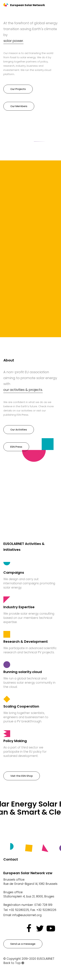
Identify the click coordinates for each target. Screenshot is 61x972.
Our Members (18, 106)
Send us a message (22, 944)
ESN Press (16, 446)
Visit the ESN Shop (21, 776)
